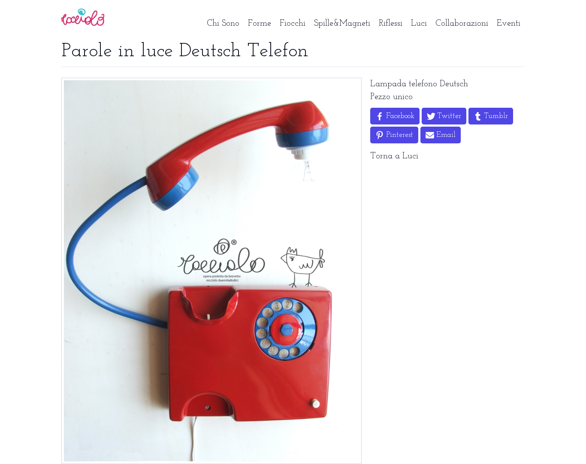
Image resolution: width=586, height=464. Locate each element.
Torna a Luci (394, 156)
